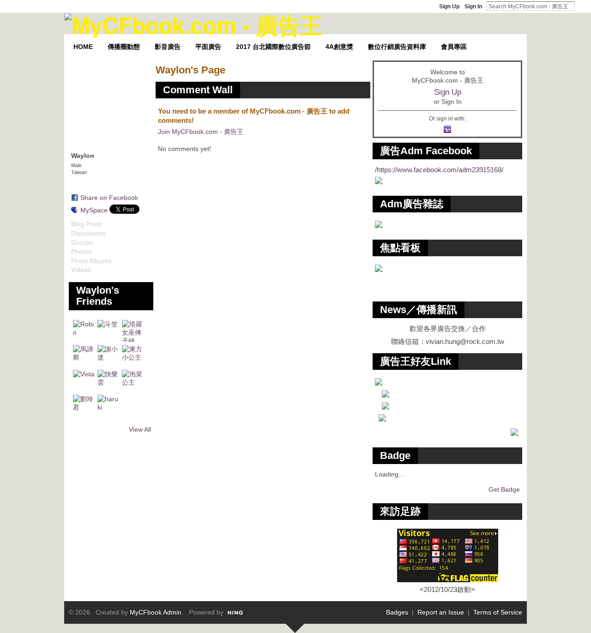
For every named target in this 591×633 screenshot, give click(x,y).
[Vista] (84, 381)
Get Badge (504, 489)
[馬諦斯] (84, 356)
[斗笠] (108, 331)
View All (140, 429)
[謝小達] (108, 356)
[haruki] (108, 406)
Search (582, 6)
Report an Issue (440, 612)
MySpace (94, 210)
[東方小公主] (133, 356)
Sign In (473, 6)
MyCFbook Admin (155, 612)
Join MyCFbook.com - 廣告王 (200, 131)
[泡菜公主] (133, 381)
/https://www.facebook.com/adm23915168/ (439, 170)
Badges (397, 612)
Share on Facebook (109, 197)
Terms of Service (497, 612)
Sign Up (449, 6)
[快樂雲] (108, 381)
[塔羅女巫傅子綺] (133, 331)
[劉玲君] (84, 406)
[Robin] (84, 331)
